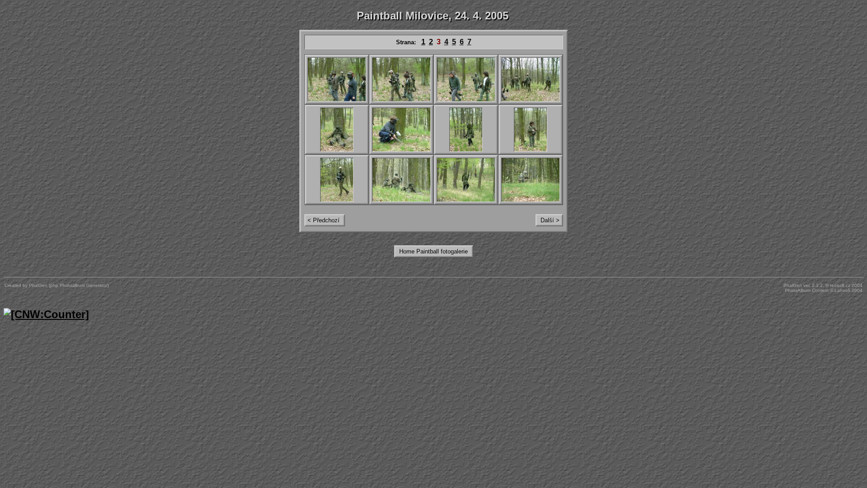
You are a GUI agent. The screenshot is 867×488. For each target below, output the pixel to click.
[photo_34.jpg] (401, 180)
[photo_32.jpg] (530, 129)
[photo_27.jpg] (466, 79)
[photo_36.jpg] (530, 180)
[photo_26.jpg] (401, 79)
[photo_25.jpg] (337, 79)
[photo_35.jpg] (466, 180)
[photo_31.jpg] (466, 129)
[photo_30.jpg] (401, 129)
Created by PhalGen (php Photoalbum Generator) (57, 285)
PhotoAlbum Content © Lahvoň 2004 (823, 290)
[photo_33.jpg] (337, 180)
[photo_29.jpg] (337, 129)
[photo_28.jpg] (530, 79)
